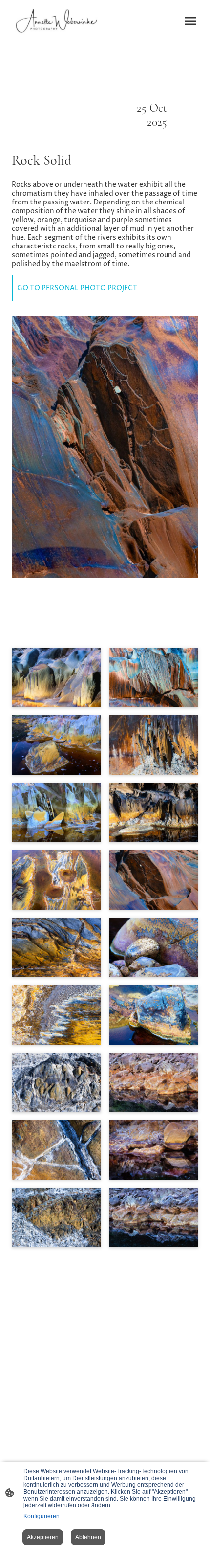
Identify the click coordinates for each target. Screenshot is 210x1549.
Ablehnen (88, 1537)
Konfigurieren (41, 1516)
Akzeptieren (43, 1537)
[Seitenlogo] (56, 21)
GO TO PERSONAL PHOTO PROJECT (77, 288)
